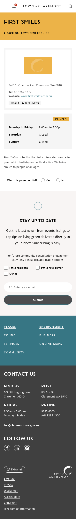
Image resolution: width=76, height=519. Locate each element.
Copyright (10, 503)
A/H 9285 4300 (50, 415)
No (63, 180)
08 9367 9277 (22, 92)
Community (14, 352)
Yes (48, 180)
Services (11, 343)
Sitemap (9, 478)
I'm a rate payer (52, 268)
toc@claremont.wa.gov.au (21, 425)
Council (11, 335)
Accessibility (12, 497)
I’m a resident (18, 268)
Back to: (13, 33)
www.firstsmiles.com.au (36, 96)
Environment (51, 326)
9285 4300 (48, 411)
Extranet (16, 469)
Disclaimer (11, 490)
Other (13, 274)
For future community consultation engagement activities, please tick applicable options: (38, 258)
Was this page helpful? (22, 180)
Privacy (8, 484)
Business (47, 335)
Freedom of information (19, 509)
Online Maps (50, 343)
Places (10, 326)
